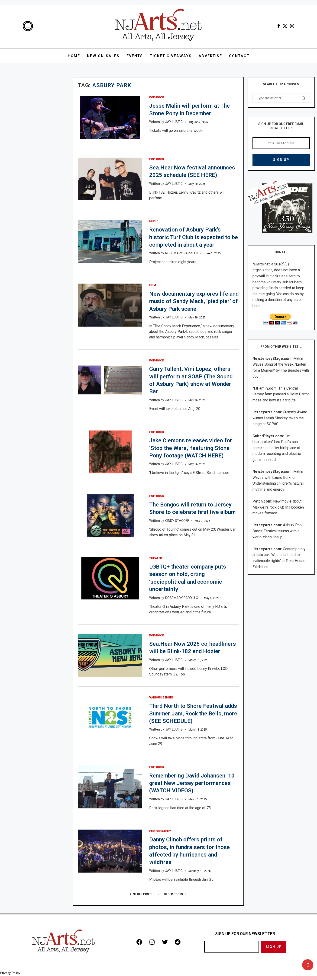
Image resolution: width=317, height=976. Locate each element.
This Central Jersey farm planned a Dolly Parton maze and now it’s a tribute (281, 394)
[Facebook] (278, 26)
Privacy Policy (10, 973)
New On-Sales (103, 56)
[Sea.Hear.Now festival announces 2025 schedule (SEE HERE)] (110, 179)
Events (134, 56)
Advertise (210, 56)
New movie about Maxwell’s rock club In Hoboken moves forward (278, 507)
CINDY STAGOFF (177, 521)
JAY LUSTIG (174, 122)
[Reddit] (177, 942)
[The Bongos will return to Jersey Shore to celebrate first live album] (110, 515)
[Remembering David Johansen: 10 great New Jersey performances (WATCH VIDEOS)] (110, 786)
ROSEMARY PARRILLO (181, 253)
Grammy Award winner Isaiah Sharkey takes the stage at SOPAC (279, 418)
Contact (239, 56)
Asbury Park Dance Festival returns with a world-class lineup (277, 531)
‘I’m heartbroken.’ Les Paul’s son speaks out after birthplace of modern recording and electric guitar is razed (276, 448)
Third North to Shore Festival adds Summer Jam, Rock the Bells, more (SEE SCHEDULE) (193, 713)
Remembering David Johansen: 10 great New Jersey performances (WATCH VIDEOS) (192, 783)
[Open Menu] (28, 26)
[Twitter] (285, 26)
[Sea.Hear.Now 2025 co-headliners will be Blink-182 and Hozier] (110, 655)
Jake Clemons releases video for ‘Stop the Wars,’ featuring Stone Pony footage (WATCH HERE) (190, 448)
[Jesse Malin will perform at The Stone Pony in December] (110, 117)
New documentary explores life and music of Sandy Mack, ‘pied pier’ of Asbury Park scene (194, 301)
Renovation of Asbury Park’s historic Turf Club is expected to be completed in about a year (193, 237)
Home (74, 56)
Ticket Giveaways (171, 56)
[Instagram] (292, 26)
